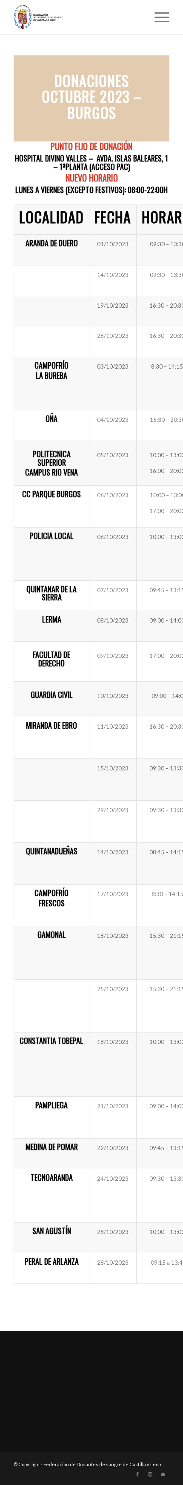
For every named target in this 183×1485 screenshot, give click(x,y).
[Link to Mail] (163, 1474)
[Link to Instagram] (150, 1474)
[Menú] (157, 17)
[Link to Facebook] (137, 1474)
